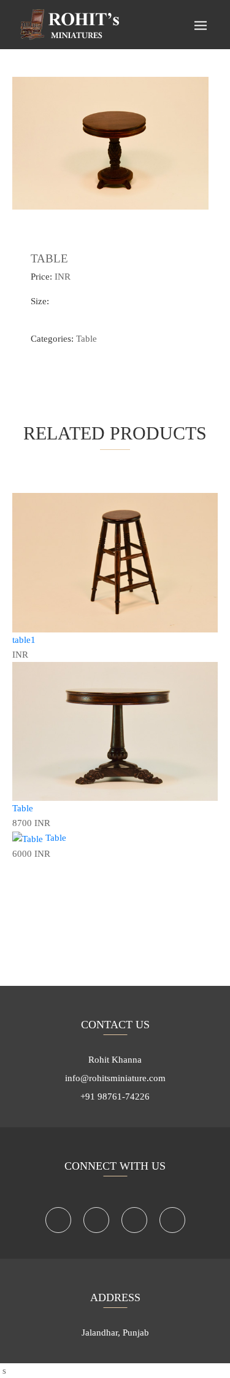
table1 (24, 640)
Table (86, 339)
